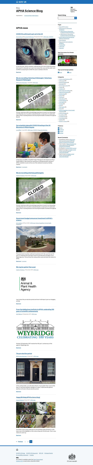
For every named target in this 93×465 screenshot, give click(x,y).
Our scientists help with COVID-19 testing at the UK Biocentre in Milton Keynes (33, 126)
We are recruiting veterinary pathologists (30, 173)
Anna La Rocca (19, 36)
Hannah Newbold (20, 400)
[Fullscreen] (75, 64)
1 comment (24, 261)
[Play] (59, 64)
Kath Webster (19, 314)
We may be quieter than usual (26, 267)
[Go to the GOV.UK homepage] (21, 2)
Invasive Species (62, 100)
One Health (61, 102)
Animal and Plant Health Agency (31, 15)
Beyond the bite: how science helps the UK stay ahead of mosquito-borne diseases (67, 141)
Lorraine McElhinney (29, 36)
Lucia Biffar (18, 130)
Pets (60, 105)
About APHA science (63, 26)
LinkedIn (61, 131)
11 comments (24, 167)
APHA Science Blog (29, 11)
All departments (48, 453)
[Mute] (73, 64)
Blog (18, 8)
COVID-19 (51, 36)
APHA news (45, 36)
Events (60, 95)
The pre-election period (24, 353)
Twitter (61, 128)
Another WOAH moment (71, 148)
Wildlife (60, 119)
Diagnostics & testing (42, 130)
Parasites (61, 103)
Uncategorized (62, 116)
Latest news (61, 46)
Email (60, 72)
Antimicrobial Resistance (64, 79)
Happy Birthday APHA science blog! (28, 397)
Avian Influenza (62, 40)
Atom (70, 72)
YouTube (61, 133)
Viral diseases (62, 118)
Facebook (61, 129)
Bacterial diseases (63, 82)
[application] (67, 60)
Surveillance (62, 114)
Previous (20, 441)
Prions (60, 108)
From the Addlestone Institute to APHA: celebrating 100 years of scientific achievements (35, 310)
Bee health (61, 84)
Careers (61, 87)
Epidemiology (62, 94)
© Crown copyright (72, 461)
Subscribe (61, 48)
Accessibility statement (22, 455)
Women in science (63, 121)
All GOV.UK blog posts (32, 453)
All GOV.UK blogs (20, 453)
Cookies (32, 455)
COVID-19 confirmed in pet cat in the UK (29, 34)
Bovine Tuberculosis (63, 85)
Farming (61, 97)
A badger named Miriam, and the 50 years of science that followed (67, 151)
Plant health (61, 107)
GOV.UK (41, 453)
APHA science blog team (21, 82)
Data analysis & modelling (64, 90)
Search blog (62, 15)
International (62, 98)
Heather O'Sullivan (20, 175)
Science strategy (62, 113)
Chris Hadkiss (19, 223)
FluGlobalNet (62, 44)
